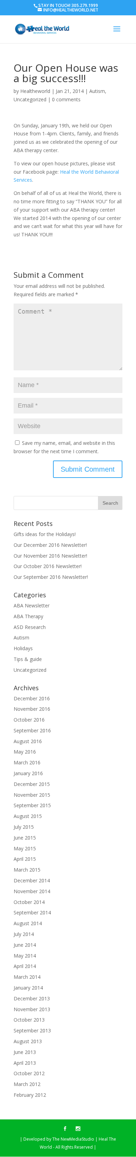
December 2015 (32, 784)
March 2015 (27, 869)
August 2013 (28, 1041)
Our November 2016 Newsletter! (50, 555)
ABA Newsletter (32, 605)
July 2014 (24, 934)
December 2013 (32, 998)
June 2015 (25, 837)
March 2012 (27, 1084)
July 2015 (24, 827)
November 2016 (32, 709)
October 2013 (29, 1019)
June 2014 (25, 945)
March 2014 (27, 977)
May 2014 (25, 955)
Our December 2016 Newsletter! (50, 545)
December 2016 (32, 698)
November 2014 (32, 891)
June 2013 (25, 1052)
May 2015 (25, 848)
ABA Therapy (28, 616)
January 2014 (28, 987)
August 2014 (28, 923)
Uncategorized (30, 99)
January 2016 (28, 773)
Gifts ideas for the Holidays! (45, 534)
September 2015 (32, 805)
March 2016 (27, 762)
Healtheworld (35, 91)
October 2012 (29, 1073)
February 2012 (30, 1095)
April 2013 (25, 1063)
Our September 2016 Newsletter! (51, 577)
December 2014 (32, 880)
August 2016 (28, 741)
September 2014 (32, 912)
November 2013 (32, 1009)
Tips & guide (28, 659)
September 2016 (32, 730)
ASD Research (30, 627)
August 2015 (28, 816)
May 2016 (25, 751)
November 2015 (32, 795)
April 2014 (25, 966)
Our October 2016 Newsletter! (48, 566)
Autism (97, 91)
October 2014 (29, 902)
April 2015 (25, 859)
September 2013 (32, 1030)
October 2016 (29, 719)
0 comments (66, 99)
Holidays (23, 648)
